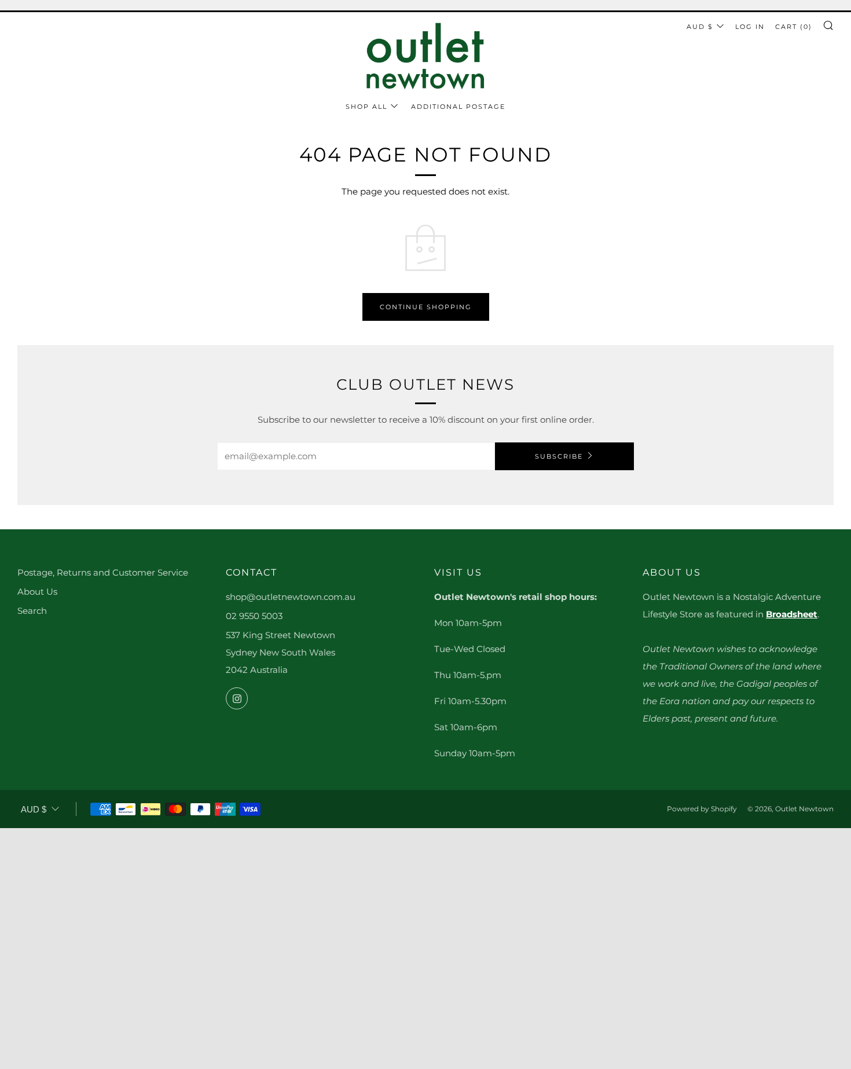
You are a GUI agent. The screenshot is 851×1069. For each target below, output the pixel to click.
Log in (750, 27)
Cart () (793, 27)
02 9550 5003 (254, 615)
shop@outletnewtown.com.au (290, 596)
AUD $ (700, 27)
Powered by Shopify (702, 808)
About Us (37, 591)
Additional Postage (458, 106)
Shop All (366, 106)
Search (32, 610)
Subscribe (559, 456)
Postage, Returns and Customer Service (102, 572)
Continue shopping (426, 307)
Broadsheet (791, 614)
